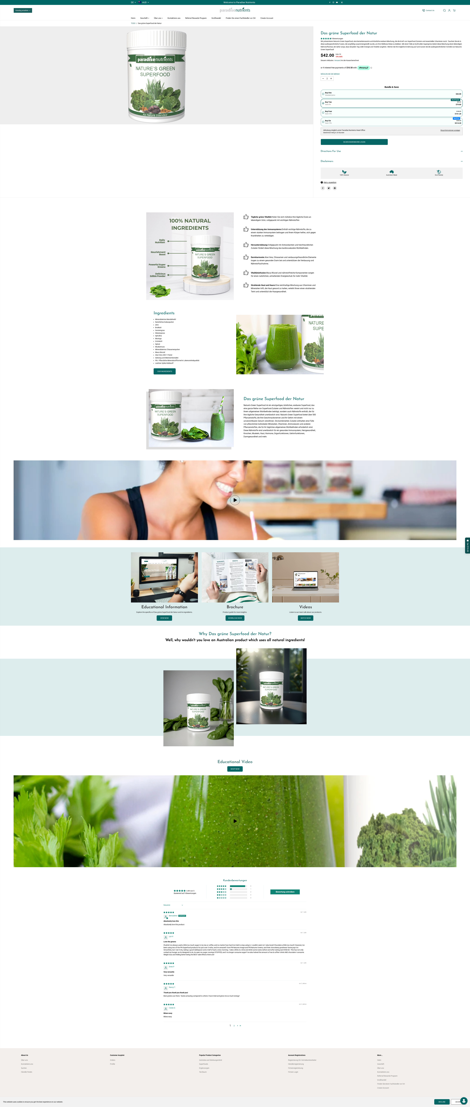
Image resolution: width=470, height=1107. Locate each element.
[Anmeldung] (449, 10)
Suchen (24, 1068)
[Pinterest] (335, 188)
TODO (133, 23)
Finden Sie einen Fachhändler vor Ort (241, 18)
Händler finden (26, 1072)
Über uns (158, 18)
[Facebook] (329, 2)
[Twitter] (329, 188)
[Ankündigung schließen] (342, 2)
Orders (112, 1060)
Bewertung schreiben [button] (285, 892)
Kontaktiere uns (174, 18)
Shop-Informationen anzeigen (450, 130)
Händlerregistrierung (296, 1064)
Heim (133, 18)
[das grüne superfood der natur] (156, 75)
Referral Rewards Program (196, 18)
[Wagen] (454, 10)
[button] (326, 39)
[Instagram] (333, 2)
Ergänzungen (204, 1068)
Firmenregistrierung (295, 1068)
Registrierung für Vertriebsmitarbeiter (302, 1060)
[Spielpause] (235, 500)
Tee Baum (203, 1072)
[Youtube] (336, 2)
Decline (442, 1102)
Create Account (266, 18)
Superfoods (203, 1064)
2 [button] (234, 1026)
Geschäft (144, 18)
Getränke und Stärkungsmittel (210, 1060)
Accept (458, 1102)
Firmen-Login (293, 1072)
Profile (112, 1064)
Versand (337, 60)
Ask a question (330, 182)
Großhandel (216, 18)
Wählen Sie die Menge (330, 74)
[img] (169, 912)
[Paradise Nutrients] (235, 10)
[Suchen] (444, 10)
